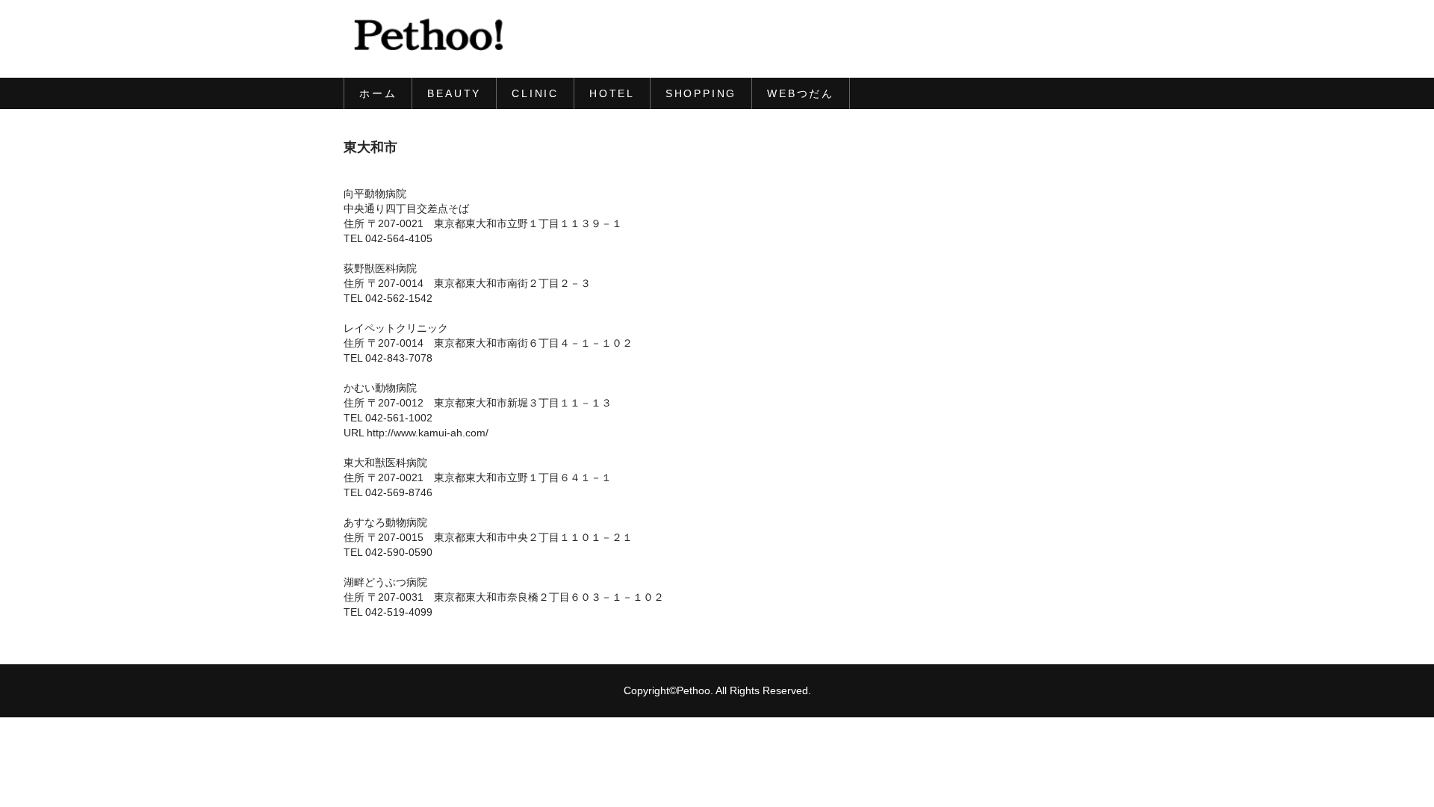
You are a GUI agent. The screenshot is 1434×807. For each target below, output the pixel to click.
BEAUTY (454, 93)
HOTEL (612, 93)
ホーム (378, 93)
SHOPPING (700, 93)
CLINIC (535, 93)
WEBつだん (800, 93)
